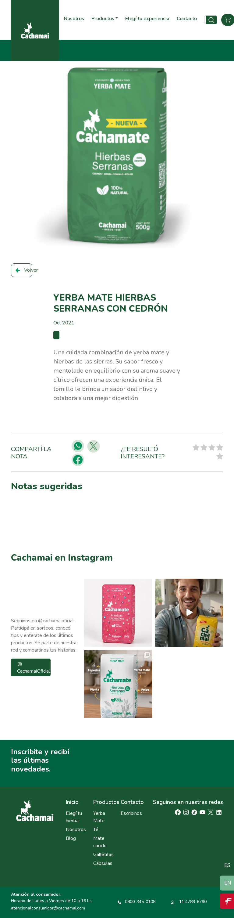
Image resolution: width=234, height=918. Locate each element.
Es (227, 865)
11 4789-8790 (192, 902)
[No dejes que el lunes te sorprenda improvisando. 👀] (189, 613)
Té (95, 829)
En (227, 883)
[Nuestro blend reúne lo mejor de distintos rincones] (118, 684)
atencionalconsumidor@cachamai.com (48, 908)
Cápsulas (102, 863)
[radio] (196, 448)
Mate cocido (100, 842)
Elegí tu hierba (74, 817)
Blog (71, 838)
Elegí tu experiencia (147, 18)
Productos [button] (102, 18)
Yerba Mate (99, 817)
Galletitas (103, 854)
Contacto (187, 18)
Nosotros (74, 18)
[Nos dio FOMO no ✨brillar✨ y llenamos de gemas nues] (118, 613)
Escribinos (131, 813)
